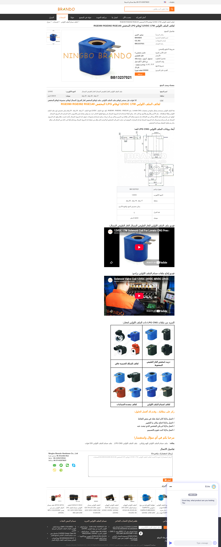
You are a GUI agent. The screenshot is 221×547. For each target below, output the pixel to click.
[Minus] (170, 486)
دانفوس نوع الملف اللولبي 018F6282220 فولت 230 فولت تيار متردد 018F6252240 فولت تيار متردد (165, 510)
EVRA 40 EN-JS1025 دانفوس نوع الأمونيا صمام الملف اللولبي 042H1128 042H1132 (93, 538)
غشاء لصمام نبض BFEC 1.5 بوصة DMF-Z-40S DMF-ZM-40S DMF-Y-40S (123, 532)
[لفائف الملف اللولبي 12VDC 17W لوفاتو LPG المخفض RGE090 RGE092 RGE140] (53, 37)
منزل (48, 22)
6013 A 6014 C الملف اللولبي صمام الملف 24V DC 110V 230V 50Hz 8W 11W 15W (74, 509)
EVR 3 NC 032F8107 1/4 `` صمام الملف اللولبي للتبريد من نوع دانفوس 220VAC (93, 528)
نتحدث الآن (127, 17)
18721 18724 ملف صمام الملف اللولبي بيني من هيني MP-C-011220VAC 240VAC (55, 509)
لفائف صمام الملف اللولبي (69, 22)
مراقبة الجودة (101, 17)
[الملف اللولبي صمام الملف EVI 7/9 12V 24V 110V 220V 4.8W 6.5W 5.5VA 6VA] (92, 497)
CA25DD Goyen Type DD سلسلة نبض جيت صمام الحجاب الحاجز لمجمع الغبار (63, 534)
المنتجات (62, 17)
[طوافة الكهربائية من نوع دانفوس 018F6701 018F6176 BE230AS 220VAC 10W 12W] (146, 497)
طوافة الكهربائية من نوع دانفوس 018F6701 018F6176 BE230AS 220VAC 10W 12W (147, 509)
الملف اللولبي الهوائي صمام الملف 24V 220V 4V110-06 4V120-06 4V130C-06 (129, 509)
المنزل (51, 17)
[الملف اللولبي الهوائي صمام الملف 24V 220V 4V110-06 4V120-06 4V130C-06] (128, 497)
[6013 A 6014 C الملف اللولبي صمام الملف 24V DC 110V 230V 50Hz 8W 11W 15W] (74, 497)
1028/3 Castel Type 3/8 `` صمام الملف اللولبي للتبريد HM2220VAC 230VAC (94, 532)
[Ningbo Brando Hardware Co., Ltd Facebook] (141, 534)
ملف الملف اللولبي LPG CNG (125, 443)
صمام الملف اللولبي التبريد (95, 521)
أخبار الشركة (141, 17)
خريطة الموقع (162, 538)
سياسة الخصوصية (150, 545)
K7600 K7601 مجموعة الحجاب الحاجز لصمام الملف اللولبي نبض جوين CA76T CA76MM (124, 538)
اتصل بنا (115, 17)
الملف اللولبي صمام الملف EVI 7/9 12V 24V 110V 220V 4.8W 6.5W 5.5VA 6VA (92, 509)
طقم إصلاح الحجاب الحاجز (126, 521)
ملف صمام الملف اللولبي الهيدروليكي (154, 443)
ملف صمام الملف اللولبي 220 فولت (98, 443)
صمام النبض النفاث (68, 521)
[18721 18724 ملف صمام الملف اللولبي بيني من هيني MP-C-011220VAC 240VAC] (56, 497)
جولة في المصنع (85, 17)
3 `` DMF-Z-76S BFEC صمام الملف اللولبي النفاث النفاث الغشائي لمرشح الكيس (64, 529)
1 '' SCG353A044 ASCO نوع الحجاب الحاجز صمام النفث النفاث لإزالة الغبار (64, 539)
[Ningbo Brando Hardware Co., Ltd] (66, 9)
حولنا (72, 17)
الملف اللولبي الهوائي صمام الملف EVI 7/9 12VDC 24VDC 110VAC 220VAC (110, 509)
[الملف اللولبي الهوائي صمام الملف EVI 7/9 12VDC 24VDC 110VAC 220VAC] (110, 497)
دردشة (140, 74)
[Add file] (215, 543)
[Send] (171, 543)
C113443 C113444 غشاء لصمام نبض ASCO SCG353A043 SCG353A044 (125, 528)
